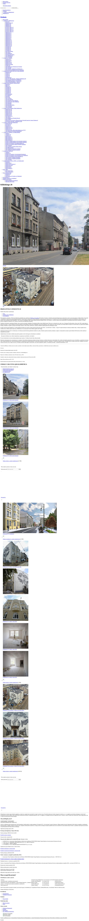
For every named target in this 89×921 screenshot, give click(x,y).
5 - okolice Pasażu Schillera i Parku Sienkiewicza (12, 108)
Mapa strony (5, 910)
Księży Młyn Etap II (9, 171)
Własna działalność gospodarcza (11, 180)
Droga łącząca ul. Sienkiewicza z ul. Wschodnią (14, 69)
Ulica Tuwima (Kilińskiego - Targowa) (12, 82)
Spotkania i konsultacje (7, 894)
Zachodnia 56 (8, 92)
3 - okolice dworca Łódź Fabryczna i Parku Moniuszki (13, 71)
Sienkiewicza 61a (8, 113)
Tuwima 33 (7, 73)
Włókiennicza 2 (8, 32)
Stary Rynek (7, 97)
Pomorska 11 (7, 84)
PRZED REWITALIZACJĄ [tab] (8, 368)
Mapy (4, 904)
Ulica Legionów (8, 98)
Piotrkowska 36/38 (9, 165)
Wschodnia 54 (8, 50)
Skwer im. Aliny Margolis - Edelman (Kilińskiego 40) (15, 78)
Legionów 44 (7, 135)
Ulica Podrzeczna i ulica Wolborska (12, 101)
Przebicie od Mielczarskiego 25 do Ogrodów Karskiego (16, 142)
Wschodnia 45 (8, 47)
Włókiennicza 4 (8, 34)
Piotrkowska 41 (8, 166)
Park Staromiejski (8, 94)
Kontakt (4, 909)
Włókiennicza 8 (8, 39)
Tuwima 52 (7, 76)
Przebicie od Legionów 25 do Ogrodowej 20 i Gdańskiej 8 (16, 155)
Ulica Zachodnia (8, 107)
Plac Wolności (8, 95)
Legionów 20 (7, 153)
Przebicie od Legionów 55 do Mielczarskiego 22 (14, 143)
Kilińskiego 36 (8, 26)
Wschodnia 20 (8, 87)
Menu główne (5, 1)
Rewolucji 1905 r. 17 (9, 29)
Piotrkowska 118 (8, 112)
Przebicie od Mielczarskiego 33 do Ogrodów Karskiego (16, 141)
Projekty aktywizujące (7, 179)
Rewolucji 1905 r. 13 (9, 27)
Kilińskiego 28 (8, 25)
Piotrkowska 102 (8, 109)
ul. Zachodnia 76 (6, 177)
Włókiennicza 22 (8, 45)
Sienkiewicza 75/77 (9, 128)
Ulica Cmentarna (8, 145)
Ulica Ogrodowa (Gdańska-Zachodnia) (12, 158)
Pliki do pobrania (6, 903)
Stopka (4, 3)
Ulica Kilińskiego (8, 53)
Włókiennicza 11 (8, 40)
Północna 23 (7, 86)
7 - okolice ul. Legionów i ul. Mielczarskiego (11, 132)
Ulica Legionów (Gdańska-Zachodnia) (12, 157)
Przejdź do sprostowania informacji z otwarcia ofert (10, 850)
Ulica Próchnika (8, 103)
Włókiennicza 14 (8, 42)
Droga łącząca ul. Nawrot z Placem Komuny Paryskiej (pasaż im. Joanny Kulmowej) (21, 120)
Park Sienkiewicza (8, 115)
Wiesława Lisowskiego (34, 317)
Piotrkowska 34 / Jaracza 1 (10, 164)
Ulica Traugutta (8, 67)
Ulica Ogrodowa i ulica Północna (11, 100)
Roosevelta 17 (8, 125)
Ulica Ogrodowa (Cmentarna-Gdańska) (12, 148)
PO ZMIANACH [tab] (6, 372)
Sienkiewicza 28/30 (9, 64)
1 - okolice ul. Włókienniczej (8, 12)
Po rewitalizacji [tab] (6, 315)
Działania (5, 11)
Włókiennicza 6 (8, 37)
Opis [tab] (4, 313)
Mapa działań (5, 19)
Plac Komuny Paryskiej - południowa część (13, 121)
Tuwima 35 (7, 74)
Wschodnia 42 (8, 91)
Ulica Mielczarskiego (9, 147)
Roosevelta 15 (8, 124)
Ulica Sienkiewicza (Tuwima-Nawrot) (12, 118)
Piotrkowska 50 (8, 167)
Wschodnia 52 (8, 49)
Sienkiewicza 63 (8, 114)
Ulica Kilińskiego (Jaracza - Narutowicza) (13, 80)
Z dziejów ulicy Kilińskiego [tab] (8, 314)
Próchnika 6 (7, 161)
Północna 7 (7, 85)
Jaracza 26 (7, 21)
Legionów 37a (8, 134)
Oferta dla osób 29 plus (9, 181)
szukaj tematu (14, 7)
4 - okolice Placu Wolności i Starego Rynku (11, 83)
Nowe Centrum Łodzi (7, 172)
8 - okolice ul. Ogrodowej (8, 151)
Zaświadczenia (6, 893)
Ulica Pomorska (8, 102)
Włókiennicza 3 (8, 33)
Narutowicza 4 (8, 59)
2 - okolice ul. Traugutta (7, 57)
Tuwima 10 (7, 175)
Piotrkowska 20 (8, 163)
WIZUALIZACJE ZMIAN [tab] (8, 370)
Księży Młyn (5, 169)
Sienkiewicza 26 (8, 63)
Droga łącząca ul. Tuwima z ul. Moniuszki (13, 176)
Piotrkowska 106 (8, 110)
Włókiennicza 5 (8, 36)
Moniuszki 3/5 (8, 174)
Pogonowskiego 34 (9, 22)
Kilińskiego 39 (8, 72)
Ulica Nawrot (8, 117)
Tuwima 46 (7, 75)
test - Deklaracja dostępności (8, 911)
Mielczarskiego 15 (8, 137)
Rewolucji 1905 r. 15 (9, 28)
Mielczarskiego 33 (8, 140)
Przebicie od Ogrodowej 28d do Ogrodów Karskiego (15, 144)
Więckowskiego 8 (8, 168)
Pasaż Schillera (8, 119)
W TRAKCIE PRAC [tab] (7, 371)
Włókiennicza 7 (8, 38)
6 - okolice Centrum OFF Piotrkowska (10, 122)
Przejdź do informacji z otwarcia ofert (7, 848)
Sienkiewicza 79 (8, 129)
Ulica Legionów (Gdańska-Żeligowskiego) (13, 146)
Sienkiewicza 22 (8, 62)
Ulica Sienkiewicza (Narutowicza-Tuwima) (13, 66)
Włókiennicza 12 (8, 41)
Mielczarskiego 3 (8, 136)
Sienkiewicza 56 (8, 126)
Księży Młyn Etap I (9, 170)
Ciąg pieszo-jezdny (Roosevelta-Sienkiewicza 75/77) (15, 130)
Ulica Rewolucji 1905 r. (9, 54)
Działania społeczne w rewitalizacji (9, 178)
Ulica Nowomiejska (9, 99)
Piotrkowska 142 (8, 123)
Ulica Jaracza (7, 52)
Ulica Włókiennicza (9, 55)
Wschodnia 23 (8, 88)
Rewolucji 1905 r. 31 (9, 31)
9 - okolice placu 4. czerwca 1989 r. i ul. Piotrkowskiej (13, 160)
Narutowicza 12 (8, 60)
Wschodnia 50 (8, 48)
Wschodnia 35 (8, 90)
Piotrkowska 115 (8, 111)
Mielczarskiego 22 (8, 138)
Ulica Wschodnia (8, 56)
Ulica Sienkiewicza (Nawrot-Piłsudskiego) (13, 131)
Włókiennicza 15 (8, 43)
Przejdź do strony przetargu (5, 835)
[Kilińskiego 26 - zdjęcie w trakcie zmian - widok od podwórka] (15, 593)
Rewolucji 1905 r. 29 (9, 30)
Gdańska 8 (7, 152)
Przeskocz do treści (6, 2)
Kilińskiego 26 (6, 13)
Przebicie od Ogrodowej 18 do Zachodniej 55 (14, 156)
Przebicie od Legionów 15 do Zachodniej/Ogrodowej (15, 154)
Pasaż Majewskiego (9, 51)
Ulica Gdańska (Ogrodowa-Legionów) (12, 149)
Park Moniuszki (8, 77)
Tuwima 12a (7, 65)
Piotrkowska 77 (8, 61)
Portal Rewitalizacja (7, 10)
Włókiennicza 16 (8, 44)
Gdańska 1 (7, 133)
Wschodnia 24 (8, 89)
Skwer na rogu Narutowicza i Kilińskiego (13, 79)
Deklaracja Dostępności (7, 908)
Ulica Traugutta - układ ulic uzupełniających (13, 68)
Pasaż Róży (7, 96)
